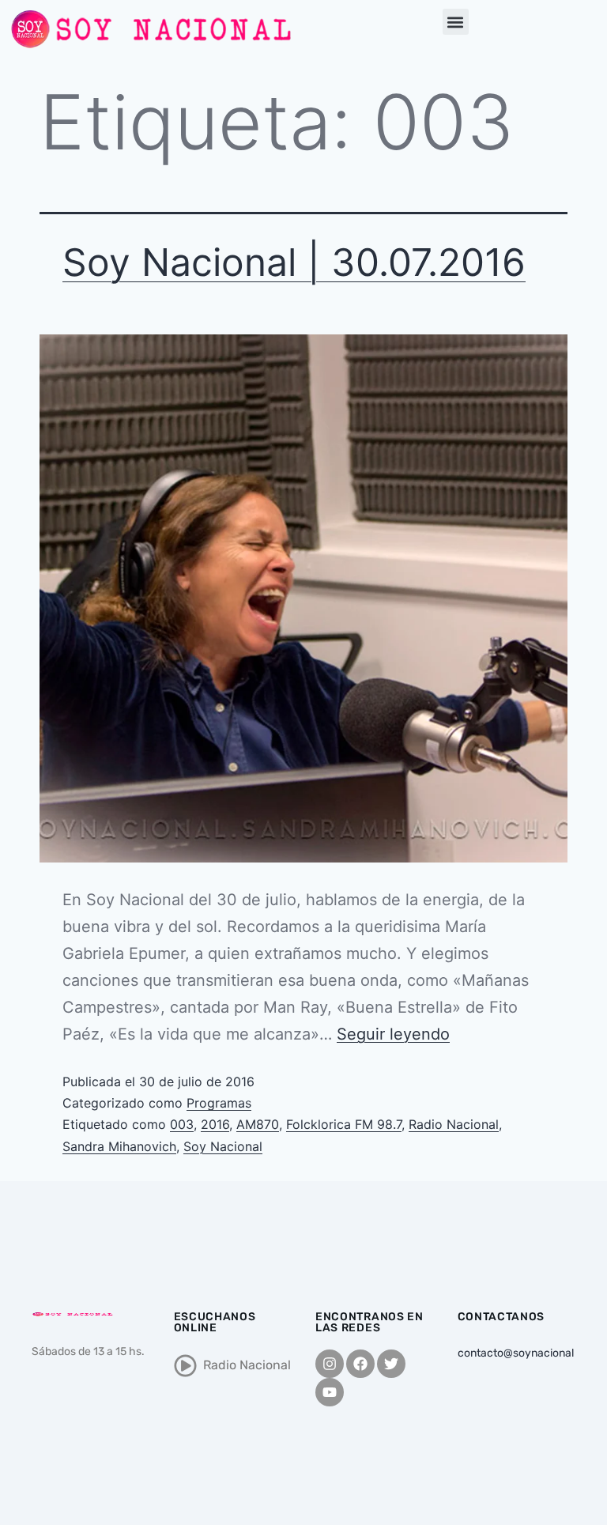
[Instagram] (329, 1363)
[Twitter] (391, 1363)
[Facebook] (360, 1363)
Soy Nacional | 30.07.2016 (294, 262)
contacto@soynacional (516, 1353)
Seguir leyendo (393, 1034)
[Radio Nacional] (185, 1365)
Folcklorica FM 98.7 (344, 1124)
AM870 (257, 1124)
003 (182, 1124)
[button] (456, 22)
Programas (219, 1103)
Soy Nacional (222, 1146)
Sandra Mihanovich (119, 1146)
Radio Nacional (454, 1124)
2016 (215, 1124)
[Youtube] (329, 1392)
